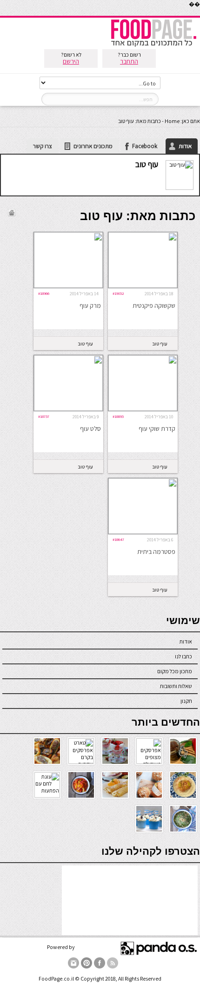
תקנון (186, 700)
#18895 (118, 416)
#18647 (118, 539)
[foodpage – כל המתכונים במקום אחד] (153, 45)
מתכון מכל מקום (174, 671)
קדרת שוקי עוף (157, 428)
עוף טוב (146, 164)
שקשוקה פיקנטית (154, 305)
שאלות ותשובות (176, 685)
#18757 (43, 416)
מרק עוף (90, 305)
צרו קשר (42, 146)
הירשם (71, 61)
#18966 (43, 293)
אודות (185, 146)
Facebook (144, 146)
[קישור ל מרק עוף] (68, 285)
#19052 (118, 293)
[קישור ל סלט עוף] (68, 408)
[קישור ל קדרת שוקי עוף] (142, 408)
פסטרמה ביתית (156, 551)
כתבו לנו (183, 656)
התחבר (129, 61)
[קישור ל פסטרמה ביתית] (142, 531)
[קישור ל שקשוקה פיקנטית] (142, 285)
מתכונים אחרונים (93, 146)
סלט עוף (90, 428)
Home (172, 120)
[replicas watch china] (199, 13)
